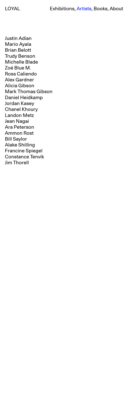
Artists (84, 8)
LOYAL (12, 8)
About (116, 8)
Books (101, 8)
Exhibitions (62, 8)
